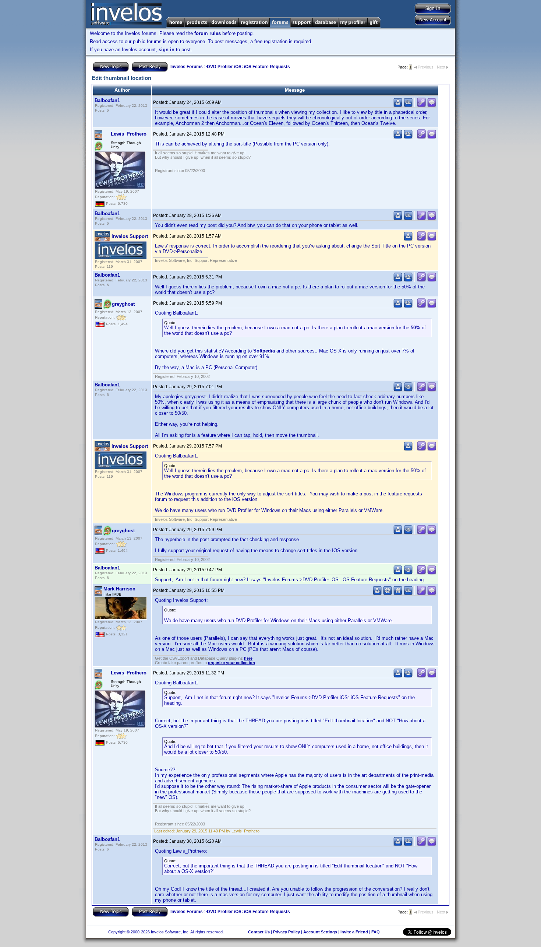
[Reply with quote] (431, 105)
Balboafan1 (107, 100)
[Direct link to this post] (421, 105)
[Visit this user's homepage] (398, 593)
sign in (166, 49)
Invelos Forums (186, 66)
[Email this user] (387, 593)
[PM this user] (398, 105)
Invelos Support (130, 236)
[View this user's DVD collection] (408, 105)
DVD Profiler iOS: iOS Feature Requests (248, 66)
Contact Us (259, 932)
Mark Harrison (119, 589)
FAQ (375, 932)
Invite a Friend (354, 932)
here (248, 658)
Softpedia (264, 351)
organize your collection (231, 662)
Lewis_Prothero (128, 134)
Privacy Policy (286, 932)
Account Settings (320, 932)
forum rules (207, 33)
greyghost (123, 304)
